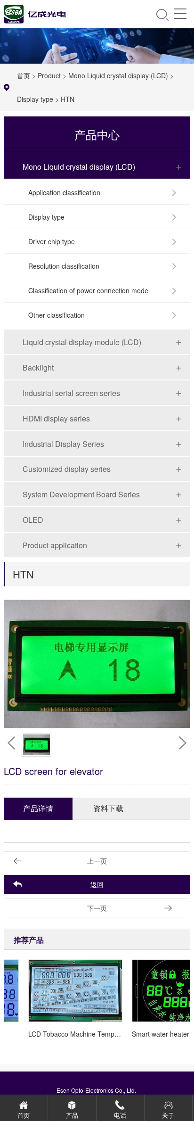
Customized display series (67, 468)
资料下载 (108, 808)
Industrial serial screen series (71, 392)
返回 (97, 884)
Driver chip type (51, 241)
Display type (35, 99)
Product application (55, 545)
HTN (67, 99)
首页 (23, 75)
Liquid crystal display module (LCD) (82, 342)
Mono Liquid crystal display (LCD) (118, 75)
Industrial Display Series (63, 443)
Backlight (38, 367)
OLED (33, 519)
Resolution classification (63, 266)
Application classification (64, 192)
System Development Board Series (81, 494)
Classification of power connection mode (88, 290)
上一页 (97, 860)
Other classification (56, 315)
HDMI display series (56, 418)
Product (49, 75)
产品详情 (38, 808)
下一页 (97, 908)
